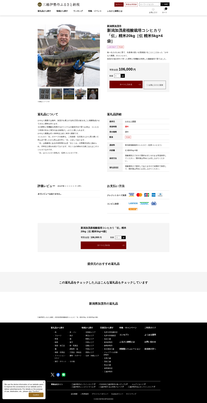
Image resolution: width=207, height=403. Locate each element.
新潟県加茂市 (114, 26)
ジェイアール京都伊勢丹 (111, 353)
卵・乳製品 (73, 346)
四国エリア (89, 352)
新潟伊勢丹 (108, 342)
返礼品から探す (44, 11)
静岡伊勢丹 (108, 346)
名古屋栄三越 (109, 349)
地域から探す (62, 11)
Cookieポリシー (117, 394)
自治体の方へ (150, 349)
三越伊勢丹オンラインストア (82, 384)
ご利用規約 (84, 394)
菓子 (71, 342)
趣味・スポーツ (75, 355)
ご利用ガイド (150, 328)
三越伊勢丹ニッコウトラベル (82, 387)
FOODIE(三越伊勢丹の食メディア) (113, 384)
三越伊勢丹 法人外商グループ (111, 387)
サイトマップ (131, 394)
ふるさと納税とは (114, 11)
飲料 (56, 342)
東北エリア (89, 335)
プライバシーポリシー (100, 394)
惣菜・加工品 (59, 346)
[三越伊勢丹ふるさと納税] (59, 4)
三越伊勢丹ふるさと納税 (45, 317)
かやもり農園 (130, 121)
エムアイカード (138, 384)
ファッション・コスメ (60, 357)
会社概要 (74, 394)
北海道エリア (90, 332)
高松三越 (107, 361)
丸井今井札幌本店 (111, 332)
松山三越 (107, 365)
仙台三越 (107, 339)
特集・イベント (95, 11)
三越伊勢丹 (108, 372)
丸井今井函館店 (110, 335)
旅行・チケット (60, 361)
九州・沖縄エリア (92, 356)
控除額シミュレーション (130, 349)
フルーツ (57, 335)
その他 (72, 361)
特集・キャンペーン (128, 328)
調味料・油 (73, 349)
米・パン (72, 332)
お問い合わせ (150, 342)
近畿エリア (89, 346)
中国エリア (89, 349)
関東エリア (89, 339)
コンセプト (124, 335)
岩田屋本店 (108, 368)
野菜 (56, 339)
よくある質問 (150, 335)
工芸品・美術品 (75, 352)
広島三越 (107, 358)
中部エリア (89, 342)
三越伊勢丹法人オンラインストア (140, 387)
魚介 (71, 335)
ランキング (78, 11)
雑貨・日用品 (59, 352)
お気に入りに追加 (155, 85)
